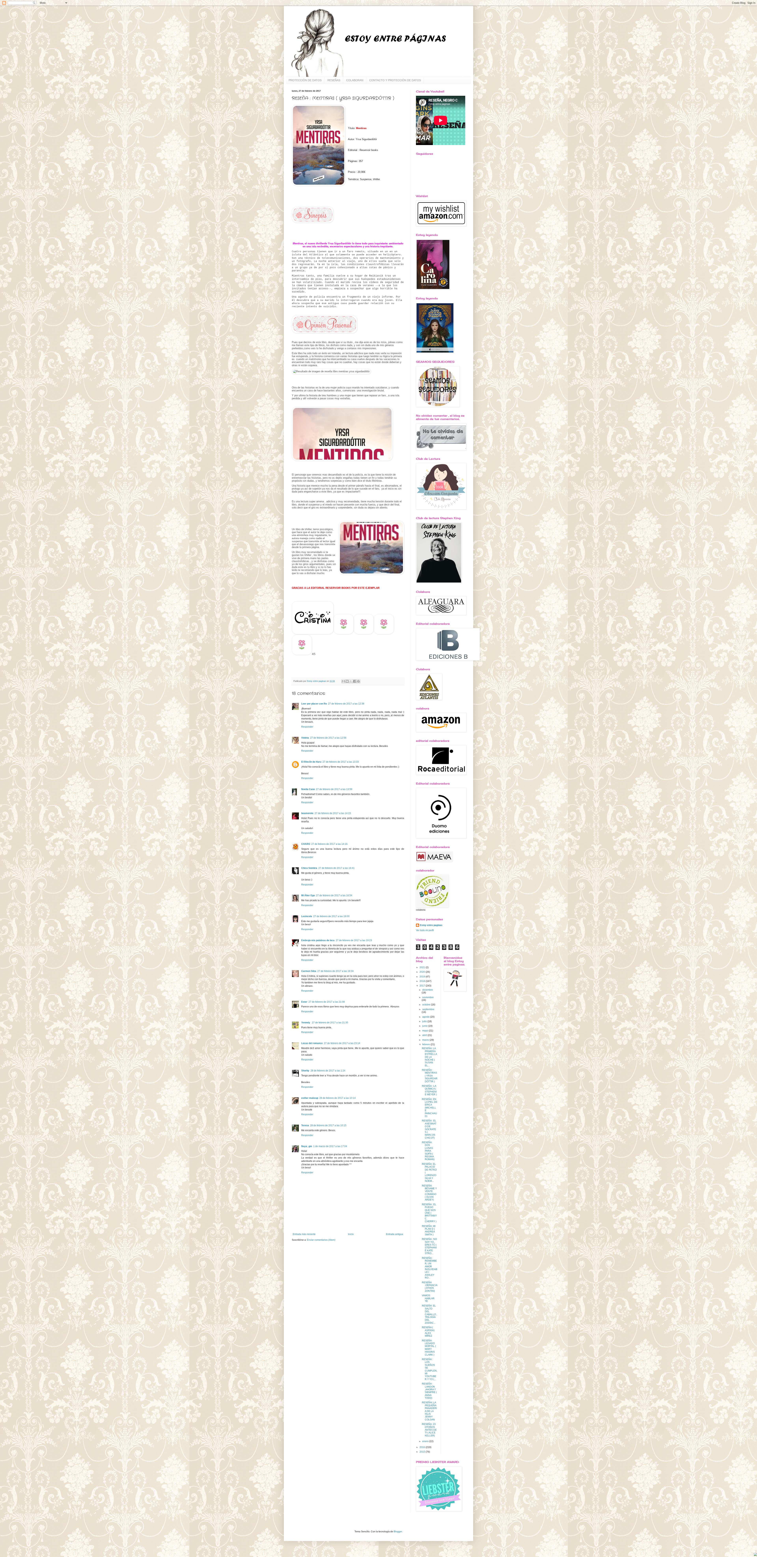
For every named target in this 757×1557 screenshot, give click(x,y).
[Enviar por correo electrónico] (343, 681)
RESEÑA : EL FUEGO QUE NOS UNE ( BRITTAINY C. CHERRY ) (429, 1213)
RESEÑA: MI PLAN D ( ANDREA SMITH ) (428, 1230)
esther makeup (309, 1098)
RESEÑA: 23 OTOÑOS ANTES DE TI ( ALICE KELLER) (429, 1430)
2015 (423, 1451)
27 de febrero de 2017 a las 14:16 (329, 844)
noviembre (428, 997)
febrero (426, 1044)
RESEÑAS (333, 80)
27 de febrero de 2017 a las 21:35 (330, 1022)
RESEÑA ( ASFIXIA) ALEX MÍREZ (428, 1331)
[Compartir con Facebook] (355, 681)
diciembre (427, 989)
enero (425, 1441)
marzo (426, 1040)
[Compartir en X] (351, 681)
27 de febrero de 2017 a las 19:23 (354, 940)
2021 (423, 967)
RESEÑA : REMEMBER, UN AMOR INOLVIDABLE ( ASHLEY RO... (429, 1268)
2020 (423, 972)
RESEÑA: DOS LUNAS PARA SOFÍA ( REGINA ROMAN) (428, 1151)
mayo (425, 1030)
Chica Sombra (309, 868)
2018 (423, 981)
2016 (423, 1447)
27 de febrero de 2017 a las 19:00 (331, 916)
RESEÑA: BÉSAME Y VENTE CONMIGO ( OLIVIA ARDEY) (429, 1192)
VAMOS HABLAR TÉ (428, 1298)
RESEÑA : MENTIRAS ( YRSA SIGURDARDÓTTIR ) (429, 1076)
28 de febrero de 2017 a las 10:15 (328, 1125)
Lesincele (306, 916)
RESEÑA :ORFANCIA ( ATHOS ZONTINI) (429, 1286)
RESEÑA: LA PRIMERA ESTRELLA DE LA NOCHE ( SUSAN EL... (429, 1057)
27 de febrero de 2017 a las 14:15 (333, 813)
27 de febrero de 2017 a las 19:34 (335, 971)
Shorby (305, 1070)
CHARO (305, 844)
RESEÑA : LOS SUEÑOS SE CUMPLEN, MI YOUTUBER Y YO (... (429, 1369)
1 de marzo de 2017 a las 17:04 (330, 1146)
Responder (307, 726)
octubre (426, 1004)
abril (425, 1035)
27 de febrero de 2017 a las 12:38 (346, 703)
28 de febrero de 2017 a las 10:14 (337, 1098)
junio (425, 1026)
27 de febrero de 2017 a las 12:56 (328, 737)
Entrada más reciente (304, 1234)
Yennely (306, 1022)
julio (424, 1021)
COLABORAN (354, 80)
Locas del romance (312, 1043)
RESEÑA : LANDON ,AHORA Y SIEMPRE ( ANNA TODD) (429, 1390)
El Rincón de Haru (311, 761)
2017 (423, 985)
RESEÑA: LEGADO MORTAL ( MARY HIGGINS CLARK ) (429, 1347)
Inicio (351, 1234)
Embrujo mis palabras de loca (318, 940)
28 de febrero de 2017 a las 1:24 (327, 1070)
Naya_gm (306, 1146)
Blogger (398, 1531)
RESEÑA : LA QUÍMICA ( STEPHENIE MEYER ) (429, 1090)
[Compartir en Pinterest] (358, 681)
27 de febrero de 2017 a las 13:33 (341, 761)
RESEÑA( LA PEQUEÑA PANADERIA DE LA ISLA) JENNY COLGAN (429, 1411)
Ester (304, 1001)
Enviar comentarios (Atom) (321, 1240)
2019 (423, 976)
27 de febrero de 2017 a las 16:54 (334, 895)
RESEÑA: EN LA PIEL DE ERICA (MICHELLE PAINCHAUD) (429, 1108)
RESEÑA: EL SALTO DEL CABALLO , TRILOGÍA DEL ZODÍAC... (429, 1314)
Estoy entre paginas (431, 925)
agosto (426, 1016)
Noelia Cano (308, 789)
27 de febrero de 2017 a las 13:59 (334, 789)
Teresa (305, 1125)
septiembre (428, 1009)
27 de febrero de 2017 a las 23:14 (342, 1043)
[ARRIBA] (755, 1555)
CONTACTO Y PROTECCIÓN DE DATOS (395, 80)
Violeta (305, 737)
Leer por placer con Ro (314, 703)
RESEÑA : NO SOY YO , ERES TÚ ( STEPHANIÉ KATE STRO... (429, 1246)
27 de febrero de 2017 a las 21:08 (327, 1001)
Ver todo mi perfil (425, 930)
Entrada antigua (394, 1234)
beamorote (307, 813)
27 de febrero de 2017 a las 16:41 (336, 868)
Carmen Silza (308, 971)
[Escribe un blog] (347, 681)
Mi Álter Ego (308, 895)
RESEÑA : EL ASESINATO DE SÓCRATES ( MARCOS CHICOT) (429, 1129)
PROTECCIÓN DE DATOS (305, 80)
